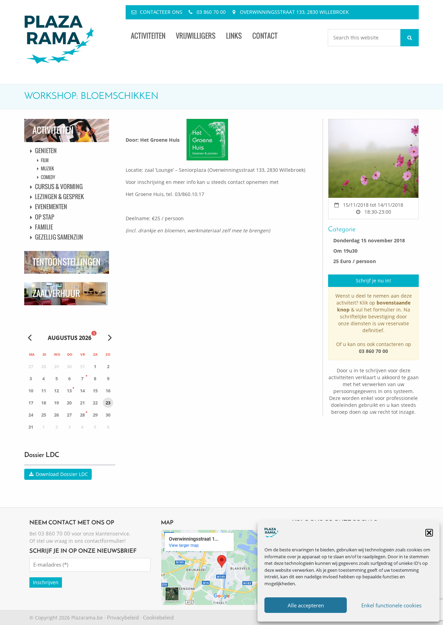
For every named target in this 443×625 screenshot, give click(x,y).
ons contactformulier (99, 540)
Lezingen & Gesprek (59, 196)
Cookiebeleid (158, 617)
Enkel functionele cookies (391, 605)
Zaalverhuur (56, 293)
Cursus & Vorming (59, 186)
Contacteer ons (161, 12)
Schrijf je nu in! (373, 280)
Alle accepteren (306, 605)
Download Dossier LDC (61, 474)
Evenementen (51, 206)
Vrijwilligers (196, 36)
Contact (265, 36)
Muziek (47, 168)
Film (44, 160)
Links (234, 36)
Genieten (46, 150)
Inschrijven (45, 582)
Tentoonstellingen (67, 262)
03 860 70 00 (211, 12)
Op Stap (44, 217)
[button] (429, 532)
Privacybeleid (123, 617)
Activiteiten (148, 36)
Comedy (48, 177)
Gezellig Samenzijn (59, 237)
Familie (44, 227)
